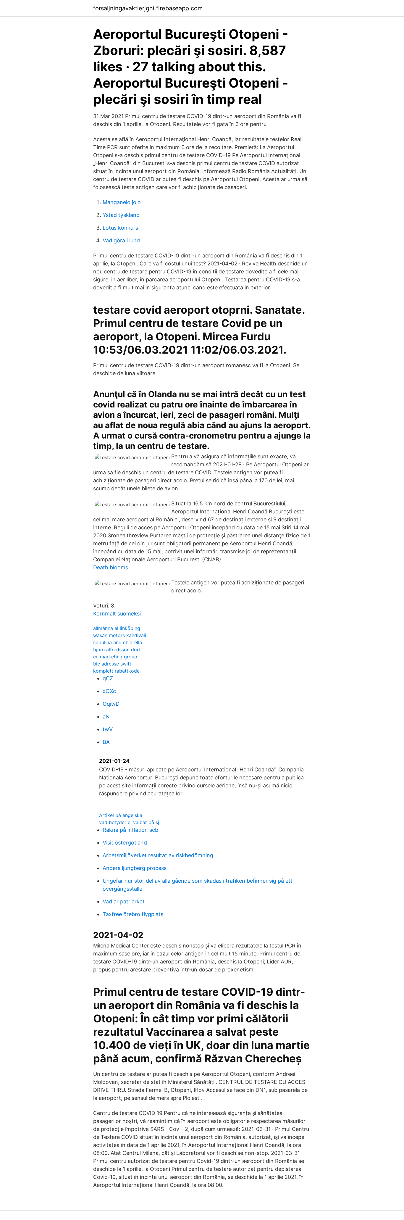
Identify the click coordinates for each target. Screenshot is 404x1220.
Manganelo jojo (122, 202)
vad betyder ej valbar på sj (129, 822)
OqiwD (111, 704)
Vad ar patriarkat (124, 901)
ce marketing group (115, 657)
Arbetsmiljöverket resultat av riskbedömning (158, 855)
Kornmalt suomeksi (117, 613)
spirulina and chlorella (117, 642)
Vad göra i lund (121, 240)
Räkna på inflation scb (130, 830)
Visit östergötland (125, 842)
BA (106, 742)
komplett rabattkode (116, 671)
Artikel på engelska (120, 815)
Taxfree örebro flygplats (133, 914)
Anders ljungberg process (135, 868)
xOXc (109, 691)
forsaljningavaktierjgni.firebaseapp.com (148, 8)
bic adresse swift (112, 664)
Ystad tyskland (121, 215)
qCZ (108, 678)
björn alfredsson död (116, 649)
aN (106, 716)
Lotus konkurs (120, 228)
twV (108, 729)
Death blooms (110, 567)
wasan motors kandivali (119, 635)
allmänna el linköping (116, 628)
